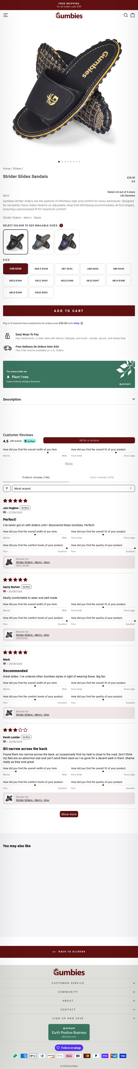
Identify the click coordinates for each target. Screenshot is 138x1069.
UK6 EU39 (15, 268)
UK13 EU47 (93, 280)
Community (68, 991)
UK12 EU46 (67, 280)
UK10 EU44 (15, 280)
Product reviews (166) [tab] (35, 477)
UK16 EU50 (41, 292)
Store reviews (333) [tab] (102, 477)
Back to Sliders (72, 951)
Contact (68, 1009)
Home (6, 168)
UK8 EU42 (92, 268)
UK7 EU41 (67, 268)
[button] (9, 562)
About (68, 1000)
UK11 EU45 (41, 280)
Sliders (17, 168)
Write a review (89, 440)
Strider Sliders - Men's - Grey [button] (32, 634)
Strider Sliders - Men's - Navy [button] (33, 562)
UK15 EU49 (15, 292)
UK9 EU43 (118, 268)
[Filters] (7, 488)
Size (6, 259)
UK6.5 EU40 (41, 268)
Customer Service (68, 983)
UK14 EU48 (118, 280)
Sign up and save (68, 1018)
